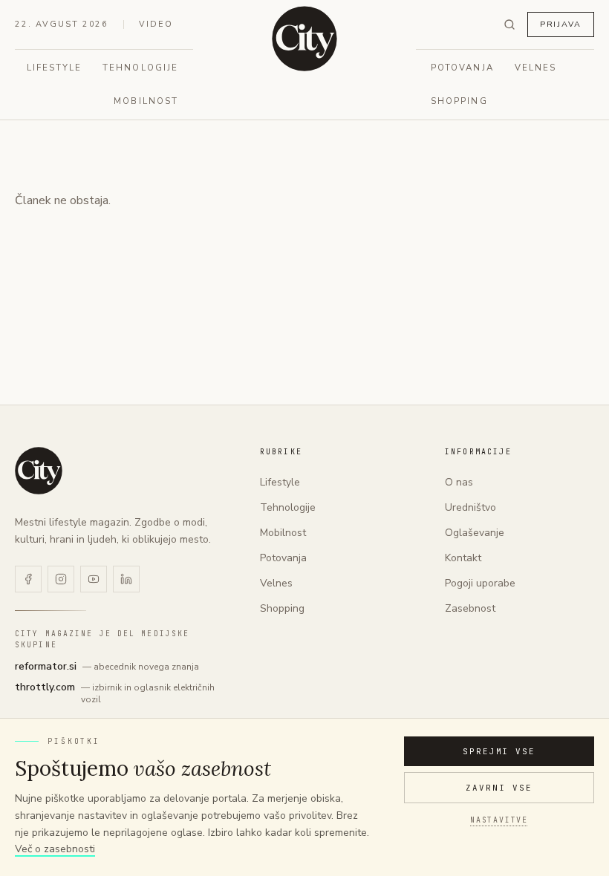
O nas (459, 482)
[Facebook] (28, 579)
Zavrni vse (499, 787)
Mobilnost (146, 101)
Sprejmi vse (499, 751)
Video (156, 24)
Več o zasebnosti (55, 849)
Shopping (459, 101)
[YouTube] (93, 579)
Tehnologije (140, 67)
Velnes (535, 67)
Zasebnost (470, 608)
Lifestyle (54, 67)
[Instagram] (61, 579)
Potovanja (462, 67)
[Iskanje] (509, 24)
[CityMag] (304, 38)
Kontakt (463, 558)
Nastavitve (499, 820)
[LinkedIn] (126, 579)
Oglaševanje (474, 533)
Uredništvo (470, 507)
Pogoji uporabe (480, 583)
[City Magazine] (38, 470)
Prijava (561, 24)
